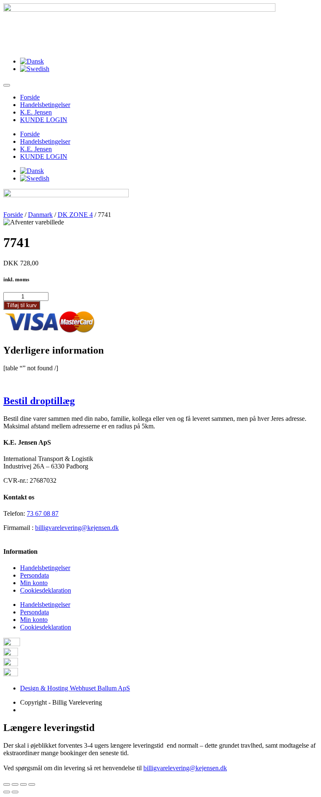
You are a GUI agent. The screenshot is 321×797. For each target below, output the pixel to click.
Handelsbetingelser (45, 104)
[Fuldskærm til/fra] (23, 784)
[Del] (15, 784)
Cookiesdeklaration (45, 590)
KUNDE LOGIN (43, 119)
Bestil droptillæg (39, 400)
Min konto (34, 582)
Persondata (34, 575)
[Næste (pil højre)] (15, 792)
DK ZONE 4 (75, 214)
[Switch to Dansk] (32, 61)
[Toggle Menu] (6, 85)
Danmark (40, 214)
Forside (30, 97)
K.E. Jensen (36, 112)
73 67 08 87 (43, 513)
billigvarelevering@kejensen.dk (77, 527)
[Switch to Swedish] (34, 68)
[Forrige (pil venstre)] (6, 792)
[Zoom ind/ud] (31, 784)
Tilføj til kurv (22, 305)
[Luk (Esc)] (6, 784)
